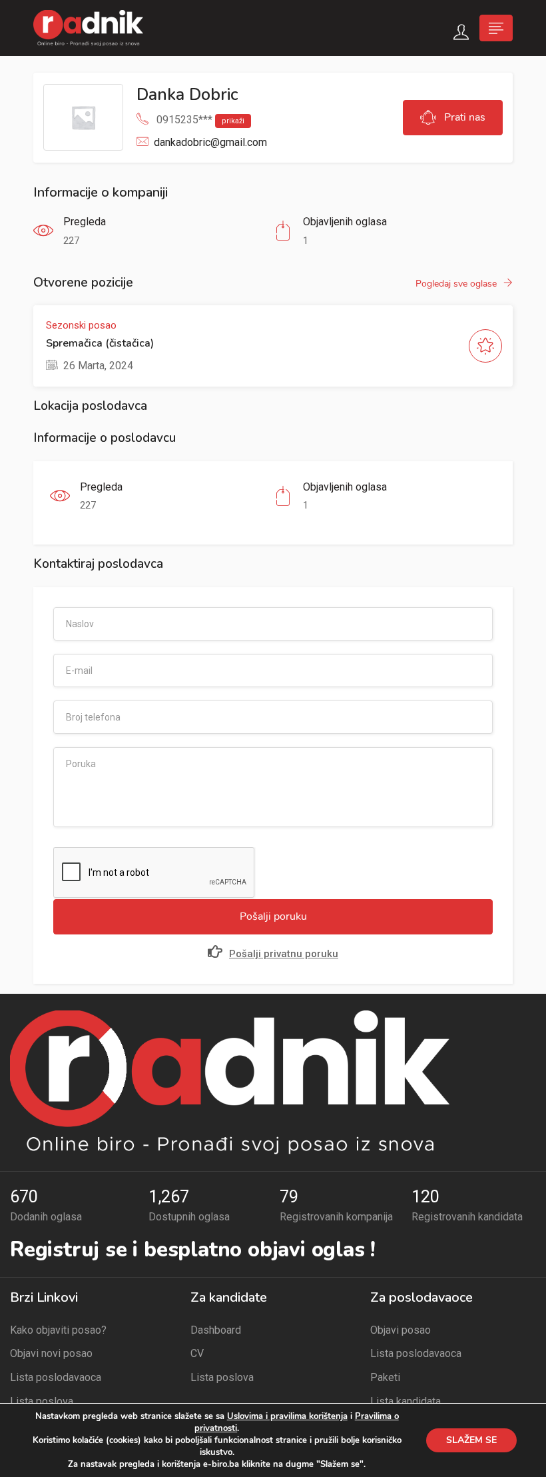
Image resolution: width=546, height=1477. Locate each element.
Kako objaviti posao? (58, 1330)
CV (197, 1353)
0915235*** (200, 119)
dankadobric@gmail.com (210, 142)
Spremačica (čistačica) (100, 343)
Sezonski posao (81, 325)
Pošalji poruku (273, 916)
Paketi (385, 1377)
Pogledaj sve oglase (456, 283)
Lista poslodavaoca (55, 1377)
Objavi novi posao (51, 1353)
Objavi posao (400, 1330)
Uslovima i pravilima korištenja (287, 1416)
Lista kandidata (405, 1401)
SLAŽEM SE (471, 1440)
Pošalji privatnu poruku (283, 954)
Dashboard (215, 1330)
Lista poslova (41, 1401)
